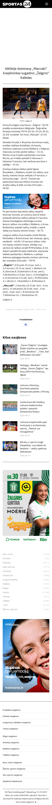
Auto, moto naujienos (12, 762)
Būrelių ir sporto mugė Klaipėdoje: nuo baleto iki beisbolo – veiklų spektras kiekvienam (33, 447)
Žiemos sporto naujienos (14, 768)
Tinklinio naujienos (11, 755)
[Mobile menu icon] (46, 4)
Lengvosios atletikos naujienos (17, 722)
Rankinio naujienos (11, 748)
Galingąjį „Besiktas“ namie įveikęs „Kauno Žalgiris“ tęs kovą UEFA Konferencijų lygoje (34, 370)
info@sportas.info (41, 799)
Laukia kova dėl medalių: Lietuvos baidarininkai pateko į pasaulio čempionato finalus (32, 407)
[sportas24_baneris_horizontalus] (26, 208)
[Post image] (10, 349)
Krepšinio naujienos (11, 710)
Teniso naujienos (10, 728)
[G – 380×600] (26, 542)
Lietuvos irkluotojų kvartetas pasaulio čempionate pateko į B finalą (34, 388)
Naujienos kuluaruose (12, 781)
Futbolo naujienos (11, 716)
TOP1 (32, 309)
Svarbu (26, 309)
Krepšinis (19, 309)
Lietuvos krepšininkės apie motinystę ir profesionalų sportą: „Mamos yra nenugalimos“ (33, 427)
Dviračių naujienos (11, 742)
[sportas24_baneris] (26, 691)
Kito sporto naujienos (12, 775)
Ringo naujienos (10, 736)
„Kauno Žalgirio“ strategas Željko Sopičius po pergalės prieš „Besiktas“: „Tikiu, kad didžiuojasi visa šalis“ (34, 350)
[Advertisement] (26, 35)
